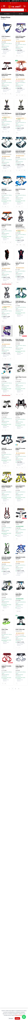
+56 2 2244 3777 (14, 2)
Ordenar (8, 13)
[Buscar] (25, 10)
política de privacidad (19, 1015)
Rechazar (11, 1018)
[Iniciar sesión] (20, 6)
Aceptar (17, 1018)
